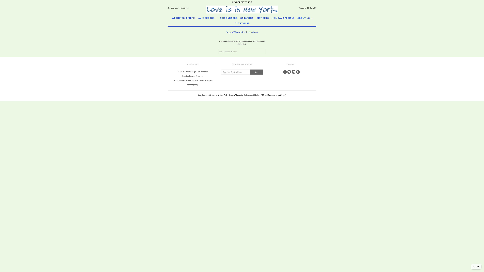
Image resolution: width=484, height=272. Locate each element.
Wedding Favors (188, 76)
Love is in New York (219, 95)
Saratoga (246, 18)
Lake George (206, 18)
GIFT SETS (262, 18)
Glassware (242, 23)
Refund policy (192, 84)
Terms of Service (206, 80)
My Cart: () (311, 8)
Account (302, 8)
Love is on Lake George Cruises (185, 80)
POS (262, 95)
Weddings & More (183, 18)
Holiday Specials (283, 18)
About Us (303, 18)
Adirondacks (228, 18)
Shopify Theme (235, 95)
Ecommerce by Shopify (277, 95)
